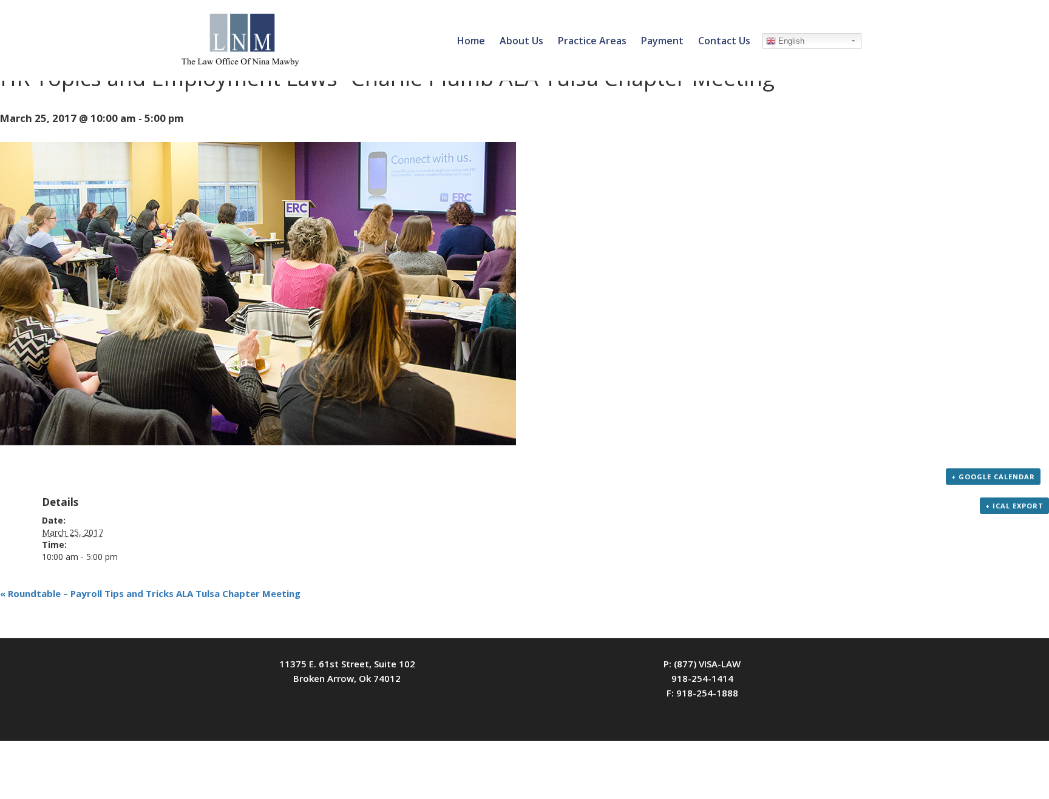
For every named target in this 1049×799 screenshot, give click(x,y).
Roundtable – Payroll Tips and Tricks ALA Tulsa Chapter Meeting (150, 593)
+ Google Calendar (993, 476)
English (790, 41)
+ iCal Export (1014, 505)
